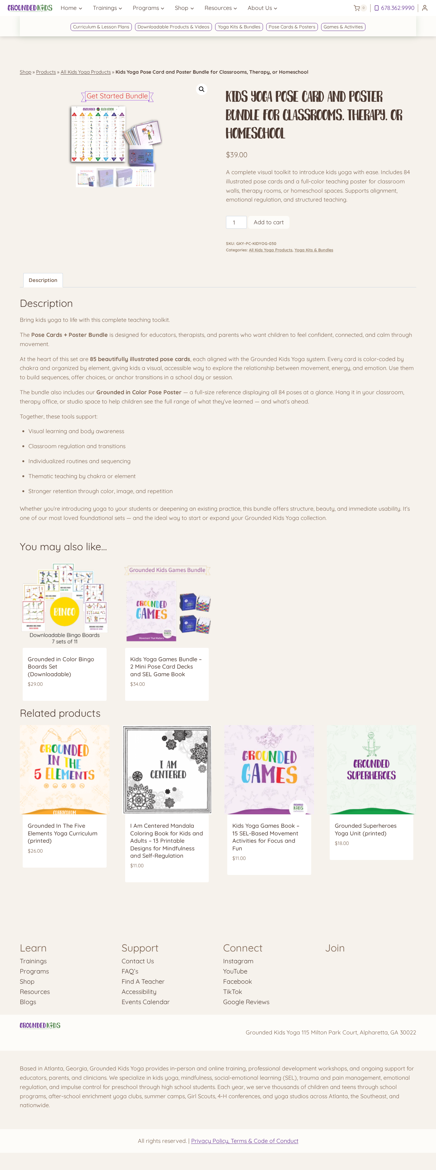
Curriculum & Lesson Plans (101, 27)
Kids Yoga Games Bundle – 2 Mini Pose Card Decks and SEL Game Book (166, 666)
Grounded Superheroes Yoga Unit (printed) (366, 829)
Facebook (237, 981)
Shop (25, 72)
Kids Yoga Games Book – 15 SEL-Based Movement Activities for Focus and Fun (265, 837)
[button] (201, 89)
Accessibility (139, 992)
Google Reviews (246, 1002)
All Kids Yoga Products (86, 72)
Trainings (33, 961)
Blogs (28, 1002)
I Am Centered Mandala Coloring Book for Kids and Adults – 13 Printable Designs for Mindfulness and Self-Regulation (166, 840)
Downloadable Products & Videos (173, 27)
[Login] (424, 8)
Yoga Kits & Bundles (239, 27)
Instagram (238, 961)
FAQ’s (130, 971)
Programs (34, 971)
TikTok (232, 992)
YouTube (235, 971)
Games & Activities (343, 27)
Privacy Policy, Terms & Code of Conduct (244, 1140)
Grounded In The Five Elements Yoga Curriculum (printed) (62, 833)
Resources (35, 992)
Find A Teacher (143, 981)
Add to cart (269, 222)
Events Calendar (146, 1002)
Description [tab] (43, 280)
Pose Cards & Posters (292, 27)
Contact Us (138, 961)
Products (46, 72)
